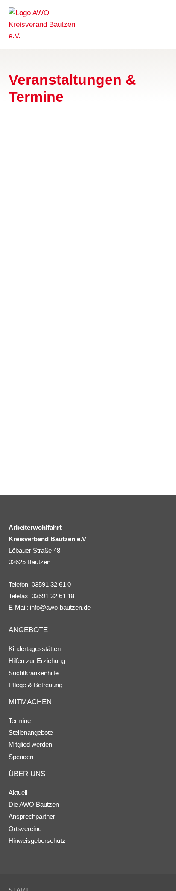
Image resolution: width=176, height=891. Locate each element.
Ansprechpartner (32, 816)
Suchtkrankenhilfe (34, 673)
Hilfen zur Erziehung (37, 660)
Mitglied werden (30, 744)
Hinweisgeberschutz (37, 840)
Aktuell (18, 792)
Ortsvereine (25, 828)
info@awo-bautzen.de (60, 607)
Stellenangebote (31, 732)
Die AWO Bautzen (34, 804)
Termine (20, 720)
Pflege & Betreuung (35, 684)
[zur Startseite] (47, 24)
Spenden (21, 756)
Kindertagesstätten (35, 648)
